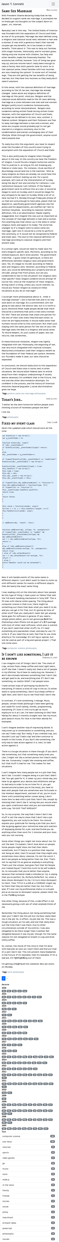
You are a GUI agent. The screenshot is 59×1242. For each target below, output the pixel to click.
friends (28, 1196)
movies (28, 1239)
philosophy (40, 393)
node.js (28, 1179)
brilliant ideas (28, 1223)
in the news (28, 1185)
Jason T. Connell (13, 4)
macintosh (28, 1217)
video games (28, 1158)
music (28, 1168)
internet (28, 1147)
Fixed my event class (18, 423)
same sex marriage (24, 393)
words (28, 1206)
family (28, 1190)
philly (28, 1212)
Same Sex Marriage (17, 11)
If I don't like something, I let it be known (27, 656)
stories (28, 1201)
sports (28, 1152)
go (28, 1163)
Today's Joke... (12, 399)
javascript (28, 1228)
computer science (16, 648)
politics (11, 393)
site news (28, 1141)
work (9, 972)
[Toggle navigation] (53, 4)
